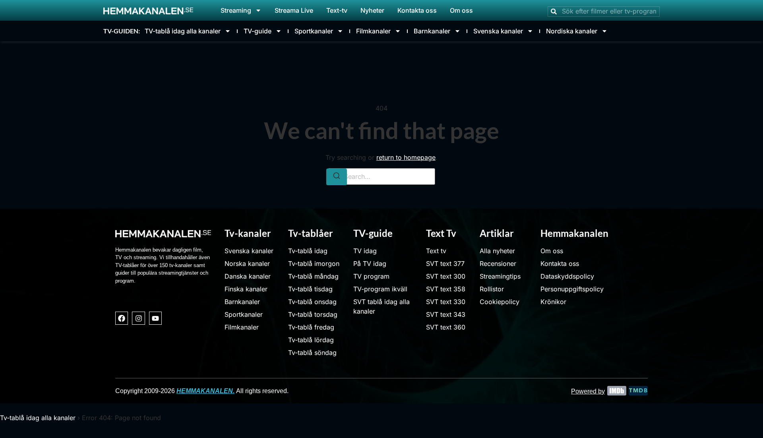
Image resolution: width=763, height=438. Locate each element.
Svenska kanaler (498, 31)
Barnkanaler (432, 31)
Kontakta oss (417, 10)
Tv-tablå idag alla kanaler (38, 418)
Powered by (588, 391)
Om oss (461, 10)
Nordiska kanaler (571, 31)
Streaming (236, 10)
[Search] (336, 177)
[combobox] (604, 11)
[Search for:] (381, 176)
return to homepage (406, 157)
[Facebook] (121, 318)
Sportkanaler (313, 31)
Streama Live (294, 10)
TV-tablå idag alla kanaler (183, 31)
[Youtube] (155, 318)
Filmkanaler (373, 31)
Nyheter (372, 10)
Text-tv (336, 10)
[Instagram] (138, 318)
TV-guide (257, 31)
